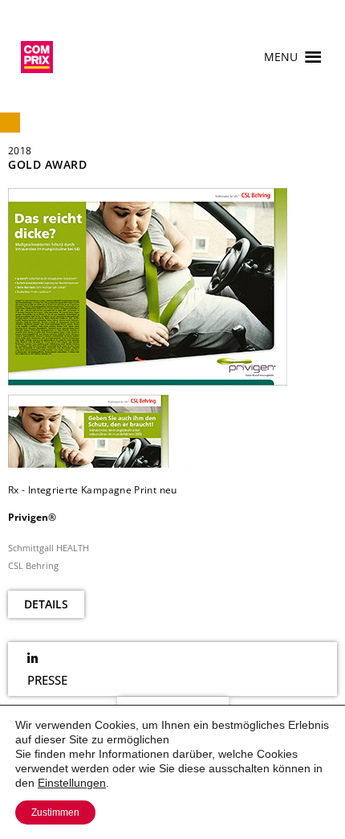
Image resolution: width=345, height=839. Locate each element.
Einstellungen (72, 782)
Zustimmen (55, 812)
